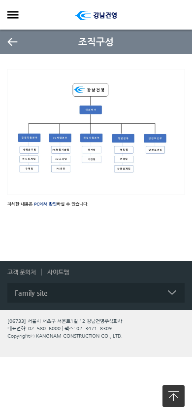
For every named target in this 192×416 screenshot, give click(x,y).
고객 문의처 (21, 272)
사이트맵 (58, 272)
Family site (31, 293)
